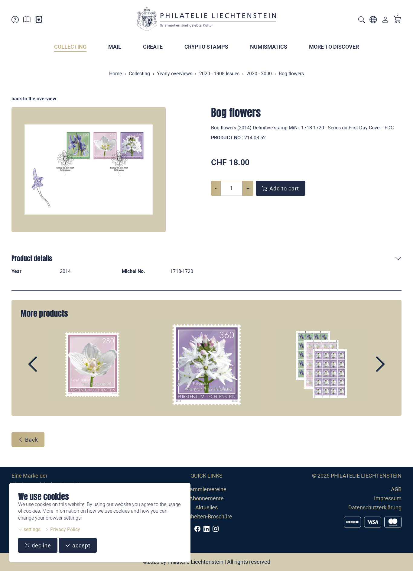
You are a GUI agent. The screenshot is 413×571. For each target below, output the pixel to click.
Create (153, 47)
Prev (46, 369)
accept (80, 545)
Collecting (70, 47)
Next (366, 369)
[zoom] (88, 169)
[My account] (385, 21)
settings (31, 529)
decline (40, 545)
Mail (114, 47)
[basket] (397, 20)
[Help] (15, 21)
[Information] (27, 21)
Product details (31, 258)
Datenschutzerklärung (375, 507)
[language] (373, 21)
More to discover (334, 47)
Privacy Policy (64, 529)
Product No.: (227, 138)
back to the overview (33, 99)
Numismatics (268, 47)
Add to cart (283, 188)
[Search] (361, 20)
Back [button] (31, 439)
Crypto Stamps (206, 47)
